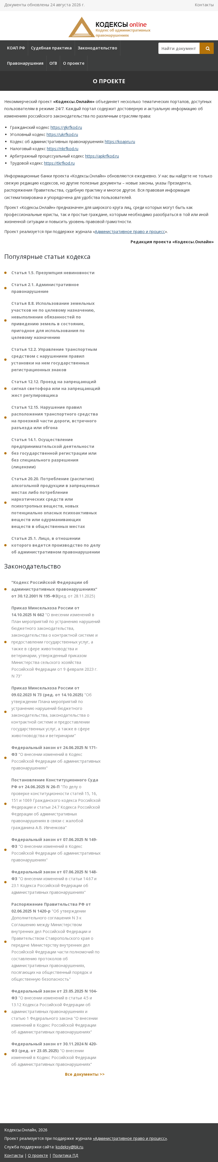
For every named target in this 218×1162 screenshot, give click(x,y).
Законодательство (97, 48)
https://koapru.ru (120, 141)
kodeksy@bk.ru (69, 1147)
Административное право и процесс (130, 231)
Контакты (204, 4)
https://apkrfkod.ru (102, 156)
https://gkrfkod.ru (66, 127)
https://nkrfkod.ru (62, 148)
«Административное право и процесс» (130, 1138)
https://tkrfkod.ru (59, 163)
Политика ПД (65, 1155)
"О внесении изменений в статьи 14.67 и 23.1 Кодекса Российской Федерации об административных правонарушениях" (54, 882)
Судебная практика (51, 48)
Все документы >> (85, 1074)
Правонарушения (25, 63)
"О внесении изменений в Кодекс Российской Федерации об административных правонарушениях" (55, 758)
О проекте (73, 63)
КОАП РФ (16, 48)
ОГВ (53, 63)
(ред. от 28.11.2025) (54, 589)
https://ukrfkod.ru (62, 134)
